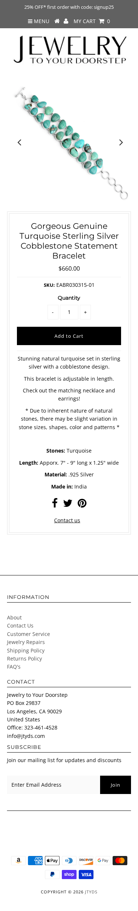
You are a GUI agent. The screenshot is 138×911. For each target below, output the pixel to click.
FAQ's (14, 666)
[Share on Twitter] (67, 504)
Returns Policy (24, 658)
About (14, 617)
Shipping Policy (26, 650)
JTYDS (91, 891)
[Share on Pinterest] (82, 504)
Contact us (67, 520)
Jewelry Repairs (26, 642)
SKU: (49, 285)
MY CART (92, 21)
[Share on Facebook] (55, 504)
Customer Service (28, 633)
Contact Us (20, 625)
